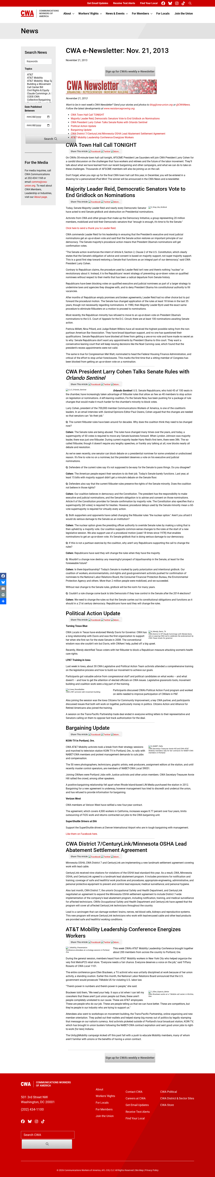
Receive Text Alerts (124, 3)
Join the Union (184, 13)
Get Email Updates (97, 3)
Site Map (139, 1170)
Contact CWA (134, 1091)
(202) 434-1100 (32, 1109)
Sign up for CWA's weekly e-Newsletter (130, 71)
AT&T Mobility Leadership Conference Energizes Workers (102, 137)
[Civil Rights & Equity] (38, 90)
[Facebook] (3, 576)
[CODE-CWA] (38, 96)
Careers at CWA (136, 1098)
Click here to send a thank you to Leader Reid (91, 228)
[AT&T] (38, 74)
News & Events (115, 13)
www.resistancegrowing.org (119, 108)
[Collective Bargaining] (38, 99)
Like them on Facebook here (81, 833)
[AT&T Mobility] (38, 77)
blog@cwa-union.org (161, 104)
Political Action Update (83, 126)
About (67, 13)
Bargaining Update (81, 129)
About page (40, 196)
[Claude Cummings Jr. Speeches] (38, 93)
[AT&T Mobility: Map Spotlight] (38, 81)
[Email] (3, 588)
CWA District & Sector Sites (177, 1098)
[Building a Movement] (38, 84)
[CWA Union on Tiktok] (184, 3)
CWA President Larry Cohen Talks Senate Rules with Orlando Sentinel (109, 122)
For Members (140, 13)
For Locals (163, 13)
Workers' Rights (88, 13)
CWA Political (168, 1091)
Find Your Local (149, 3)
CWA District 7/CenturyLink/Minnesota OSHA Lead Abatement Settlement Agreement (118, 133)
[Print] (3, 595)
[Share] (3, 601)
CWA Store (167, 1105)
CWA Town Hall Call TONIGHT (87, 114)
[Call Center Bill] (38, 87)
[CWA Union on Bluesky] (170, 3)
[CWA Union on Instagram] (177, 3)
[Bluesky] (3, 582)
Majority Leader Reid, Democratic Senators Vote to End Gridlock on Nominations (115, 118)
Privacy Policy (151, 1170)
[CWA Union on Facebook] (163, 3)
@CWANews (183, 104)
